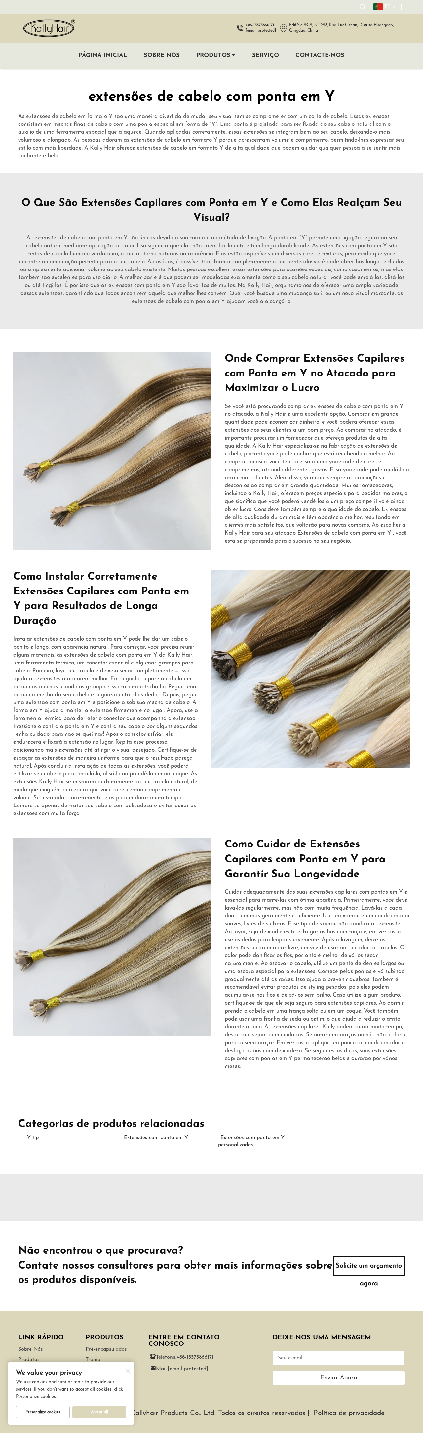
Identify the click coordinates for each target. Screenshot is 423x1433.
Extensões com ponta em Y (156, 1137)
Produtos (213, 56)
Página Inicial (103, 56)
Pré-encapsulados (106, 1349)
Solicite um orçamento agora (369, 1269)
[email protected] (261, 31)
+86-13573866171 (194, 1357)
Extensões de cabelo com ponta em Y (345, 533)
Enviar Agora (338, 1378)
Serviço (265, 56)
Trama (93, 1359)
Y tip (33, 1137)
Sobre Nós (162, 56)
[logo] (49, 28)
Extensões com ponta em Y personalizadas (251, 1141)
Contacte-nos (319, 56)
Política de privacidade (349, 1413)
